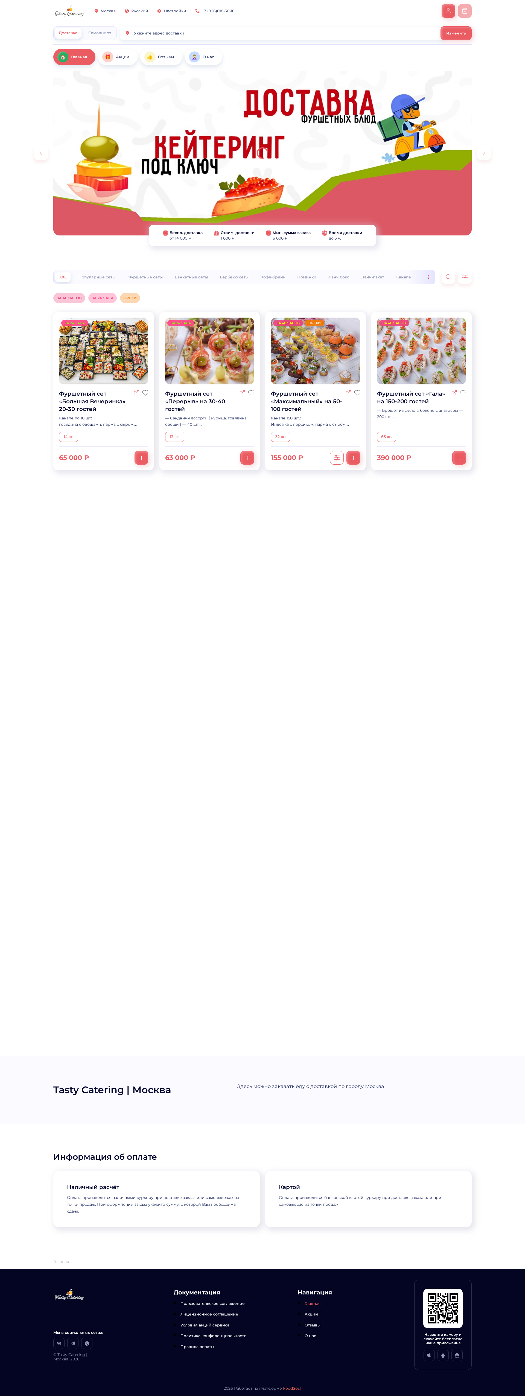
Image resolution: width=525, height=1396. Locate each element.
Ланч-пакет (372, 277)
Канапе (403, 277)
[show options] (337, 458)
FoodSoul (292, 1388)
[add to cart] (141, 458)
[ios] (429, 1355)
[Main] (69, 11)
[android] (443, 1355)
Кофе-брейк (273, 277)
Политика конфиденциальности (213, 1335)
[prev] (41, 153)
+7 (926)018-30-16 (218, 10)
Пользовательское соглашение (212, 1303)
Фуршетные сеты (145, 277)
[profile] (448, 11)
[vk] (59, 1343)
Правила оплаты (197, 1346)
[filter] (465, 277)
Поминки (306, 277)
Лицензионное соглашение (209, 1314)
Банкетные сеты (191, 277)
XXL (62, 277)
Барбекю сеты (234, 277)
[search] (448, 277)
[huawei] (457, 1355)
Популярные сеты (96, 277)
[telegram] (72, 1343)
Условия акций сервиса (204, 1325)
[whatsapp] (86, 1343)
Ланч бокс (338, 277)
